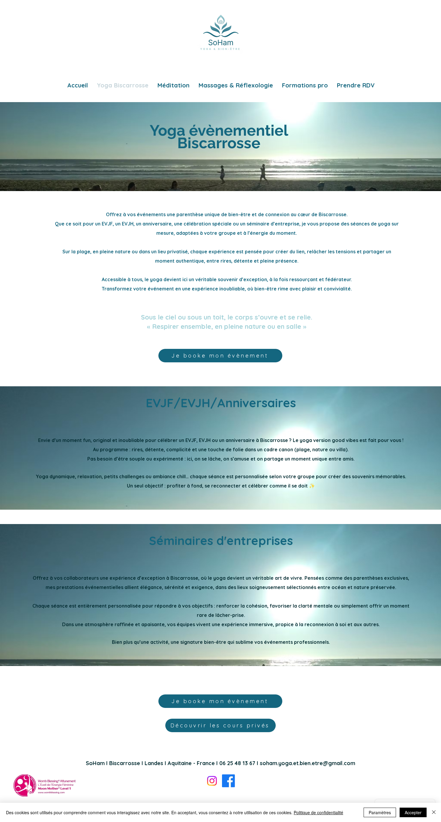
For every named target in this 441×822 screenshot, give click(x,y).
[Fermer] (433, 812)
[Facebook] (228, 780)
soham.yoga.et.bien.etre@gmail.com (307, 763)
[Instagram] (212, 780)
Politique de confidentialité (318, 812)
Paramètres (380, 812)
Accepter (413, 812)
